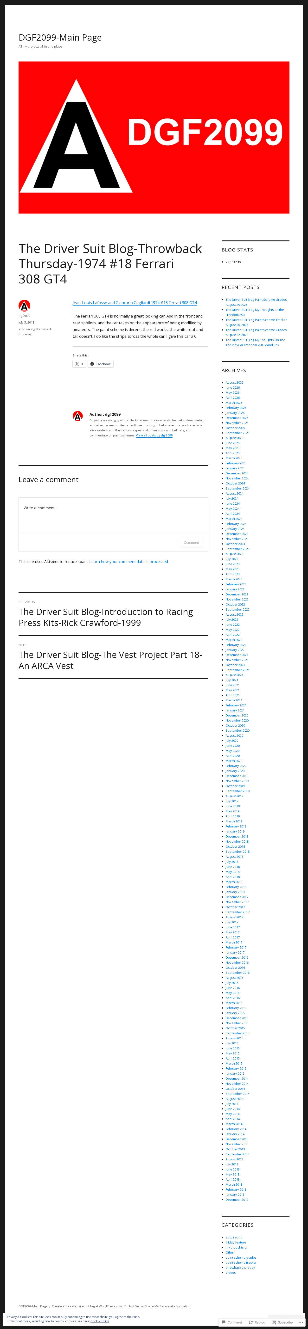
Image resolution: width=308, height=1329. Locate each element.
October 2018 (235, 846)
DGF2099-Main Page (60, 37)
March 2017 (234, 942)
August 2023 (234, 554)
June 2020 (233, 745)
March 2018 (234, 882)
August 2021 (234, 675)
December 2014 (237, 1078)
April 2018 (233, 877)
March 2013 (234, 1184)
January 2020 (235, 771)
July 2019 (232, 801)
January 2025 (235, 468)
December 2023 (237, 534)
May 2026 (232, 392)
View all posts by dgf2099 (154, 435)
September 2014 (238, 1093)
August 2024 (234, 493)
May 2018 (232, 872)
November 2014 (237, 1083)
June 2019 (233, 806)
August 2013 (234, 1159)
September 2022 (238, 609)
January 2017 (235, 952)
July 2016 (232, 982)
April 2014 (233, 1119)
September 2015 (238, 1033)
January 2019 (235, 831)
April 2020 (233, 755)
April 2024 (233, 513)
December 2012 (237, 1199)
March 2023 (234, 579)
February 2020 (236, 766)
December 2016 (237, 957)
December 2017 (237, 897)
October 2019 (235, 786)
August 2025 (234, 438)
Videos (231, 1272)
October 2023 (235, 544)
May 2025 (232, 448)
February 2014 (236, 1129)
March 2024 (234, 518)
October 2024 (235, 483)
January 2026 (235, 412)
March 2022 (234, 639)
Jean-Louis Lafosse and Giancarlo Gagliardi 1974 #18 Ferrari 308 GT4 (135, 302)
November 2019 (237, 781)
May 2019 (232, 811)
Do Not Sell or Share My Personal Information (157, 1306)
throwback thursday (240, 1267)
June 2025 (233, 443)
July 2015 (232, 1043)
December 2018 (237, 836)
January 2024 (235, 529)
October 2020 (235, 725)
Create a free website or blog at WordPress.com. (87, 1306)
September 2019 (238, 791)
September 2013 (238, 1154)
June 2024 (233, 503)
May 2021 (232, 690)
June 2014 (233, 1109)
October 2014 (235, 1088)
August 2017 (234, 917)
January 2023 (235, 589)
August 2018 (234, 856)
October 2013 (235, 1149)
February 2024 (236, 523)
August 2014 (234, 1098)
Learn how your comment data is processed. (129, 561)
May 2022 (232, 629)
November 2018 (237, 841)
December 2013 (237, 1139)
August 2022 (234, 614)
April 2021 (233, 695)
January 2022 (235, 650)
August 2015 (234, 1038)
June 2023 (233, 564)
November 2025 (237, 423)
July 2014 (232, 1104)
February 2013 (236, 1189)
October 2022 (235, 604)
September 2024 (238, 488)
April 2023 (233, 574)
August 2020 (234, 735)
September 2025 (238, 433)
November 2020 (237, 720)
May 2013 (232, 1174)
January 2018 (235, 892)
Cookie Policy (99, 1321)
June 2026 (233, 387)
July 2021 (232, 680)
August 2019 (234, 796)
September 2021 (238, 670)
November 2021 (237, 660)
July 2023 (232, 559)
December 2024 (237, 473)
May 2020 (232, 750)
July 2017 (232, 922)
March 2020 (234, 761)
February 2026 (236, 407)
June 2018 (233, 866)
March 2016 (234, 1003)
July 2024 (232, 498)
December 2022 (237, 594)
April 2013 (233, 1179)
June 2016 (233, 988)
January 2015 (235, 1073)
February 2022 (236, 645)
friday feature (236, 1242)
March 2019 (234, 821)
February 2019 (236, 826)
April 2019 (233, 816)
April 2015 (233, 1058)
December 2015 (237, 1018)
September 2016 (238, 972)
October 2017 (235, 907)
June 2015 (233, 1048)
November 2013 (237, 1144)
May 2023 (232, 569)
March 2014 (234, 1124)
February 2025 (236, 463)
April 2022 (233, 634)
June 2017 (233, 927)
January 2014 (235, 1134)
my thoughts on (237, 1247)
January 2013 (235, 1194)
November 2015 (237, 1023)
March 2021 (234, 700)
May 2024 (232, 508)
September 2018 (238, 851)
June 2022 (233, 624)
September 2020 (238, 730)
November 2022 (237, 599)
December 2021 (237, 655)
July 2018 (232, 861)
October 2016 (235, 967)
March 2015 (234, 1063)
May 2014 (232, 1114)
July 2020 (232, 740)
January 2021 (235, 710)
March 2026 (234, 402)
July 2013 (232, 1164)
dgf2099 (24, 315)
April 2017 (233, 937)
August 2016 (234, 977)
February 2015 (236, 1068)
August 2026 (234, 382)
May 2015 (232, 1053)
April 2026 (233, 397)
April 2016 (233, 998)
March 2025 (234, 458)
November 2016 (237, 962)
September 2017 (238, 912)
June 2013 (233, 1169)
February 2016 (236, 1008)
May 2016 (232, 993)
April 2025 (233, 453)
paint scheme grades (241, 1257)
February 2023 (236, 584)
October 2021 (235, 665)
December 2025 (237, 418)
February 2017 (236, 947)
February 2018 (236, 887)
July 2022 (232, 619)
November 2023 (237, 539)
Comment (191, 542)
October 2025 (235, 428)
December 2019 (237, 776)
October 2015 (235, 1028)
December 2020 (237, 715)
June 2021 (233, 685)
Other (230, 1252)
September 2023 (238, 549)
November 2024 (237, 478)
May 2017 (232, 932)
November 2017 (237, 902)
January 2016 (235, 1013)
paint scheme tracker (241, 1262)
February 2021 (236, 705)
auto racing (27, 329)
